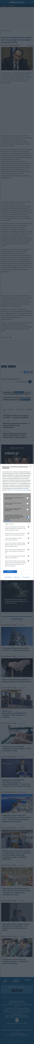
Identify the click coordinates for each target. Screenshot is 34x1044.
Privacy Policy (26, 577)
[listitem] (17, 495)
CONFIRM (10, 571)
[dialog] (17, 522)
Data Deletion (8, 577)
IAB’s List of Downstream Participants (19, 490)
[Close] (30, 466)
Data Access (17, 577)
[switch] (28, 498)
